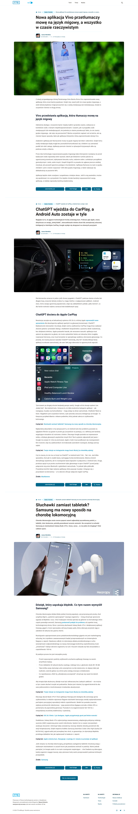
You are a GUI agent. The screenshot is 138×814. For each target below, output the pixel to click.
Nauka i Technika (48, 12)
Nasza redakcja (117, 798)
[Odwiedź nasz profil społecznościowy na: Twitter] (120, 810)
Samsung (44, 760)
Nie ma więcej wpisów (69, 778)
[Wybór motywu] (30, 3)
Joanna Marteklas (46, 34)
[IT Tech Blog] (16, 2)
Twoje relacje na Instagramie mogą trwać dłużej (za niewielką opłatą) (68, 450)
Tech (70, 3)
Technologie (101, 798)
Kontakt (115, 801)
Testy (76, 3)
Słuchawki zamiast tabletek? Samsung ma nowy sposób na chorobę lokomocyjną (72, 424)
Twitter (72, 189)
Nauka (83, 3)
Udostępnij (49, 189)
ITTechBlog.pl (20, 810)
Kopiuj (98, 189)
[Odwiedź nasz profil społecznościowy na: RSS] (124, 810)
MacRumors (45, 477)
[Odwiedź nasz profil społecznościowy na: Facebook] (117, 810)
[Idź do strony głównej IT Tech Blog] (32, 796)
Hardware (86, 798)
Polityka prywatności (119, 804)
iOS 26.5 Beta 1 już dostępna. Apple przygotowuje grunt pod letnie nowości (70, 715)
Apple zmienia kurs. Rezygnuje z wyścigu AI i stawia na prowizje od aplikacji (71, 739)
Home (39, 12)
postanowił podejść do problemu (73, 622)
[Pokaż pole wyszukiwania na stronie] (122, 3)
